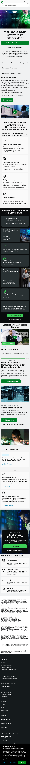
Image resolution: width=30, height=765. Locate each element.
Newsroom (4, 728)
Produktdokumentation (7, 692)
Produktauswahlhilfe (6, 696)
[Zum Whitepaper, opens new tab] (8, 464)
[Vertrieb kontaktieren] (15, 319)
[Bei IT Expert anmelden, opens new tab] (15, 43)
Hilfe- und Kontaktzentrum (8, 705)
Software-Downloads (6, 694)
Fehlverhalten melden (6, 723)
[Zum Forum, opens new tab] (6, 486)
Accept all (22, 762)
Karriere (3, 719)
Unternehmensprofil (6, 721)
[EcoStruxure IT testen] (15, 315)
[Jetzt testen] (15, 546)
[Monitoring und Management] (19, 63)
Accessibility (4, 725)
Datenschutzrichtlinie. (10, 669)
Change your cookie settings (9, 762)
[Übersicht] (5, 63)
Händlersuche (4, 710)
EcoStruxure (4, 737)
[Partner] (20, 73)
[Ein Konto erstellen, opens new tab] (15, 47)
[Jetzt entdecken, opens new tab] (7, 505)
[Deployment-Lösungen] (8, 73)
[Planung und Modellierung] (9, 68)
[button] (7, 100)
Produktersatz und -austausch (8, 698)
